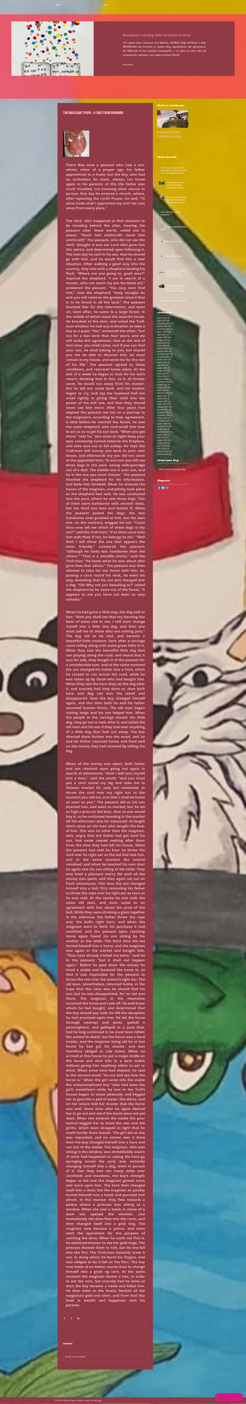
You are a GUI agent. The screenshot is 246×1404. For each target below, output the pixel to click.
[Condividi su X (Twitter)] (71, 1318)
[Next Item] (184, 119)
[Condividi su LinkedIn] (78, 1318)
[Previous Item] (161, 119)
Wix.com (97, 1400)
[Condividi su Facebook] (64, 1318)
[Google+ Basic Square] (167, 487)
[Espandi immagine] (76, 143)
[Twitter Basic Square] (163, 487)
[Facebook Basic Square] (158, 487)
